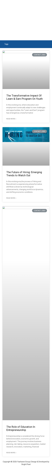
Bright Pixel (26, 464)
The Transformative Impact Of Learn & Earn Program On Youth (24, 97)
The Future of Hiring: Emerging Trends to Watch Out (24, 174)
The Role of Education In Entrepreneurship (20, 428)
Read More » (11, 119)
